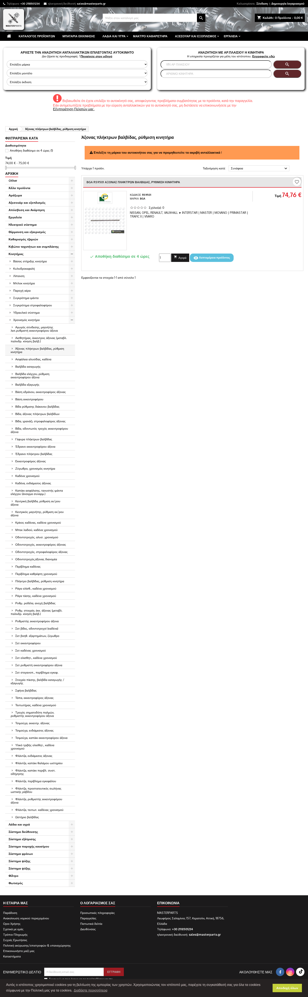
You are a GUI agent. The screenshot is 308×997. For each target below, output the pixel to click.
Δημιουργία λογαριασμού (287, 3)
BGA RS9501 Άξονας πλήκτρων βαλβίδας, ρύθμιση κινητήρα (133, 182)
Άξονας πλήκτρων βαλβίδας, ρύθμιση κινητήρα (37, 350)
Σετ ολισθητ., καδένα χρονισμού (36, 658)
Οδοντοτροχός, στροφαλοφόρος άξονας (41, 552)
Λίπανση (19, 276)
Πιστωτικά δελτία (91, 923)
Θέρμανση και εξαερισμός (27, 232)
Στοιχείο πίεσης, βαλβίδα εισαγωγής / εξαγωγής (37, 681)
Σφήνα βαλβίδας (26, 690)
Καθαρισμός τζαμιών (23, 239)
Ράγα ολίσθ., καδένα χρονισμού (35, 588)
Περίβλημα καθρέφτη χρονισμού (36, 574)
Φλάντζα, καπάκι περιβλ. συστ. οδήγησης (33, 772)
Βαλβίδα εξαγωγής (27, 384)
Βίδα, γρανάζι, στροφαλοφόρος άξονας (40, 421)
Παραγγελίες (88, 918)
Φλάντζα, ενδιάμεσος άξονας (33, 755)
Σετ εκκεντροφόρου (28, 643)
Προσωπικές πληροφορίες (97, 913)
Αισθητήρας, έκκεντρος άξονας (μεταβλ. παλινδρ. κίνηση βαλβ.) (39, 339)
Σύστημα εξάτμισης (22, 839)
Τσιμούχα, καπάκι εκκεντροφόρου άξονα (41, 737)
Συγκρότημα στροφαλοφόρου (32, 305)
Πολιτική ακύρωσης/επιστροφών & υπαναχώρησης (37, 945)
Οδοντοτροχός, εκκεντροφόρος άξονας (40, 544)
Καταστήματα (12, 956)
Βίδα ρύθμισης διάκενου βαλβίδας (37, 406)
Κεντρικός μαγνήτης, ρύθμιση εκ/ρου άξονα (37, 513)
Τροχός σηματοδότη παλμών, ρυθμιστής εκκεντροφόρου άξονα (32, 714)
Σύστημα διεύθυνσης (23, 831)
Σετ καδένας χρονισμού (30, 650)
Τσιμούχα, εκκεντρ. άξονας (32, 723)
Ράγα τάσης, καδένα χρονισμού (35, 596)
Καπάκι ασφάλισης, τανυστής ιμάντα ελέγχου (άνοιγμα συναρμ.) (37, 492)
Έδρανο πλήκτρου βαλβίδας (33, 454)
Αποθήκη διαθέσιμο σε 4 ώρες (31, 150)
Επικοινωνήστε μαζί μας (19, 951)
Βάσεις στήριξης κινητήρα (30, 261)
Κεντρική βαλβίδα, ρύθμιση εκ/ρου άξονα (35, 502)
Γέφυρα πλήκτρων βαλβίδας (33, 439)
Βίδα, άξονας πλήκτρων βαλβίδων (37, 414)
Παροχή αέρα (22, 290)
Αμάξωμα (15, 195)
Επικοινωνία (168, 903)
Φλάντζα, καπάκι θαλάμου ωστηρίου (39, 763)
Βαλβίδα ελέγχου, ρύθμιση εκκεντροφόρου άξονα (30, 375)
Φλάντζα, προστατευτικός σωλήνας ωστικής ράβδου (36, 790)
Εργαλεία (231, 36)
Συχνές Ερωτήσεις (15, 940)
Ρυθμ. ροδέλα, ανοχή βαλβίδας (35, 603)
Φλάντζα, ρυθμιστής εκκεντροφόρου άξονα (36, 800)
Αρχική (11, 173)
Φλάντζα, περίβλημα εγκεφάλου (35, 781)
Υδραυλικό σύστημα (26, 312)
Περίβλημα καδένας (28, 566)
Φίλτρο (13, 875)
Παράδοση (10, 913)
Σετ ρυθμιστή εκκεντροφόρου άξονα (38, 665)
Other (13, 180)
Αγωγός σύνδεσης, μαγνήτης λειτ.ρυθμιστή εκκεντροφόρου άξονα (34, 328)
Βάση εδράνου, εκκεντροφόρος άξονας (40, 392)
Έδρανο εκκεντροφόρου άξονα (35, 446)
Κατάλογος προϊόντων (37, 36)
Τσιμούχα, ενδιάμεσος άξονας (34, 730)
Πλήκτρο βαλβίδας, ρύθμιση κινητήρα (39, 581)
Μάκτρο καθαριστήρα (150, 36)
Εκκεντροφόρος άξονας (30, 461)
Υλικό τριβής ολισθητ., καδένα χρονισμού (32, 746)
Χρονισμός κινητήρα (26, 320)
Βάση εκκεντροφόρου (29, 399)
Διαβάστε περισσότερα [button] (90, 990)
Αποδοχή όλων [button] (287, 988)
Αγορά (180, 257)
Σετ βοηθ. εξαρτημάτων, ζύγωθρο (37, 636)
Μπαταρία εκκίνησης (78, 36)
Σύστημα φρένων (21, 853)
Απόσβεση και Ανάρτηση (27, 210)
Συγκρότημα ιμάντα (26, 298)
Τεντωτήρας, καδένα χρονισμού (35, 705)
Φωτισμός (16, 883)
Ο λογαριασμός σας (97, 903)
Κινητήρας (16, 254)
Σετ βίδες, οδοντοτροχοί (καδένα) (36, 628)
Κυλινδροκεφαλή (24, 268)
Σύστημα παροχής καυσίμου (29, 846)
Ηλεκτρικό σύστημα (23, 224)
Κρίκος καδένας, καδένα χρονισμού (38, 522)
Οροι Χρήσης (12, 923)
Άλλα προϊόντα (19, 188)
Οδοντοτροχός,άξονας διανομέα (36, 559)
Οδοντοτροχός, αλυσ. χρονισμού (36, 537)
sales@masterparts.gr (91, 3)
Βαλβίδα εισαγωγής (28, 366)
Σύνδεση (262, 3)
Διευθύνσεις (88, 929)
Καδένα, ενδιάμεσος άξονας (33, 483)
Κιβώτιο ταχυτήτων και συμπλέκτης (34, 246)
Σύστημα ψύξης (19, 861)
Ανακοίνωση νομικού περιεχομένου (26, 918)
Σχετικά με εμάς (13, 929)
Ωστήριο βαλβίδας (27, 817)
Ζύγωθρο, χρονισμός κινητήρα (35, 468)
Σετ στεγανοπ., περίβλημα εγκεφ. (36, 672)
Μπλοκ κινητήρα (24, 283)
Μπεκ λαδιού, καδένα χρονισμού (36, 530)
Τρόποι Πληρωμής (15, 934)
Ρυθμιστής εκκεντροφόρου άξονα (37, 621)
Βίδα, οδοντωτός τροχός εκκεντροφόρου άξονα (39, 430)
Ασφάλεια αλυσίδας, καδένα (33, 359)
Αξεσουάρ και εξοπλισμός (195, 36)
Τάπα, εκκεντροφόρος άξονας (34, 697)
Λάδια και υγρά (114, 36)
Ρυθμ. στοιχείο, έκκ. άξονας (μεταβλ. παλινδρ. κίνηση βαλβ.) (36, 612)
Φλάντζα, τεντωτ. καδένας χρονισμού (39, 810)
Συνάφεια (259, 168)
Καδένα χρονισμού (27, 476)
